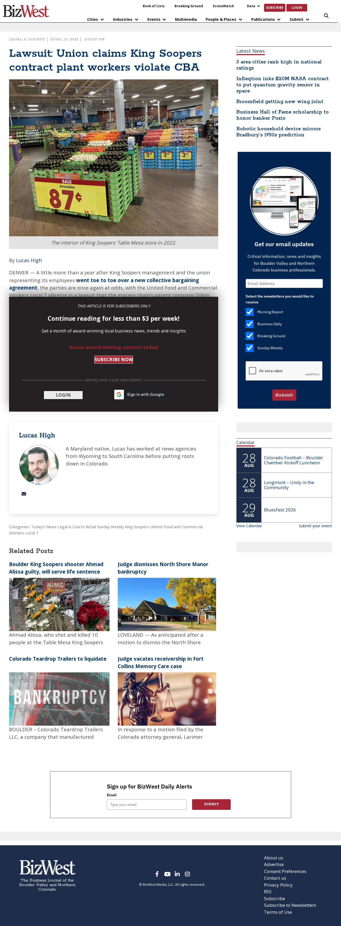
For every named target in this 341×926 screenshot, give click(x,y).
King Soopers (137, 526)
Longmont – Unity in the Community (289, 484)
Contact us (275, 878)
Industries (122, 19)
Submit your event (315, 525)
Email (111, 795)
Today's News (43, 526)
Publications (263, 19)
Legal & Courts (27, 39)
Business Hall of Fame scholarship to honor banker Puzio (282, 115)
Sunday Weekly (110, 526)
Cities (92, 19)
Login (296, 7)
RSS (267, 891)
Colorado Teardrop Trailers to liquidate (58, 658)
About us (273, 858)
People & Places (221, 19)
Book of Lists (154, 6)
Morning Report (270, 312)
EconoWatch (223, 6)
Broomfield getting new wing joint (279, 102)
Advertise (274, 864)
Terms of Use (278, 912)
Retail (91, 526)
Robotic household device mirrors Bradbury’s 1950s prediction (278, 132)
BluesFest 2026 (280, 510)
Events (153, 19)
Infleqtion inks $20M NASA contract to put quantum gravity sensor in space (282, 85)
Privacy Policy (278, 885)
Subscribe (274, 7)
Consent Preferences (285, 871)
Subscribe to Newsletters (290, 905)
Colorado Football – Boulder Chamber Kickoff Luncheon (293, 460)
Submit (296, 19)
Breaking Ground (188, 6)
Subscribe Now (114, 359)
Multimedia (186, 19)
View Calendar (249, 525)
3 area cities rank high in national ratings (279, 65)
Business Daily (269, 324)
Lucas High (29, 260)
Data (251, 6)
